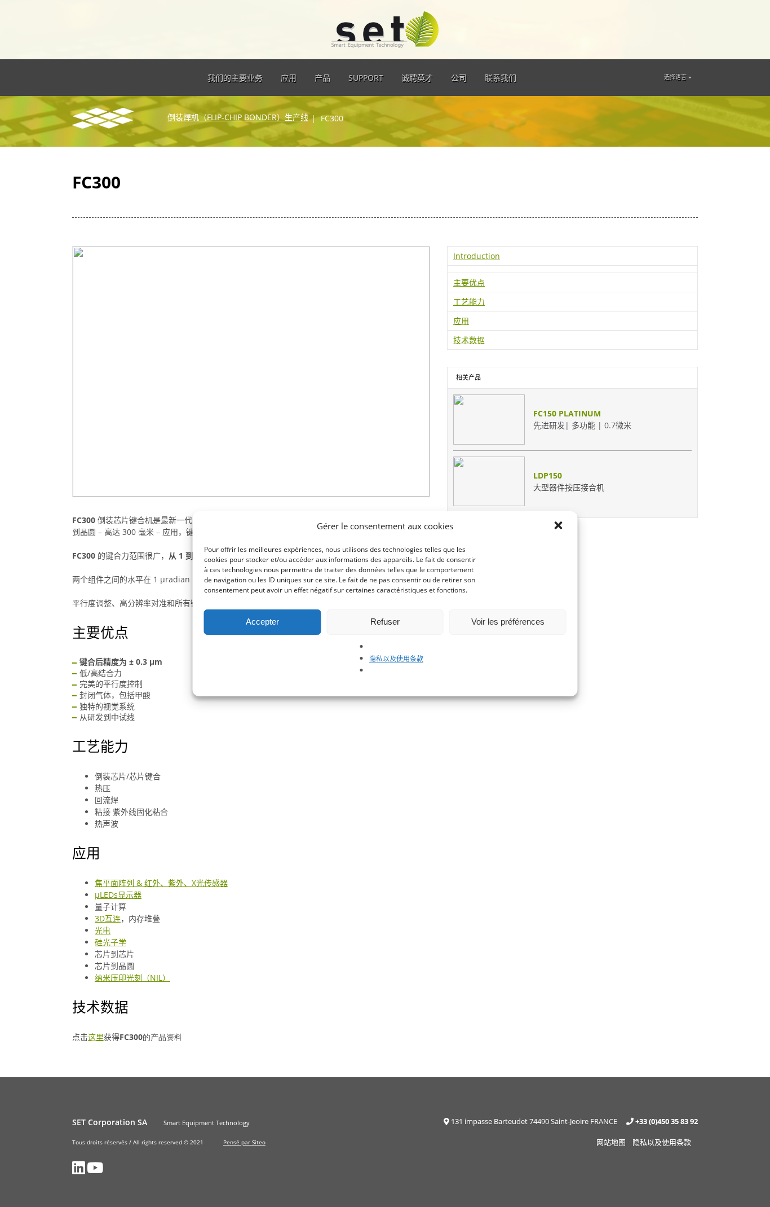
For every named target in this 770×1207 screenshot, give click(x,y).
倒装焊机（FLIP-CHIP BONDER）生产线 (237, 117)
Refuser (385, 621)
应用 (289, 77)
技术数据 (469, 340)
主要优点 (469, 282)
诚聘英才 (417, 77)
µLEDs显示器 (118, 894)
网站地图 (611, 1142)
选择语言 (675, 77)
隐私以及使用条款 (396, 659)
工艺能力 (469, 301)
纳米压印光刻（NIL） (132, 977)
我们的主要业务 (235, 77)
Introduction (476, 256)
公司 (459, 77)
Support (365, 77)
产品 (322, 77)
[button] (560, 526)
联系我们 (500, 77)
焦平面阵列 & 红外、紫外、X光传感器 (161, 882)
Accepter (262, 621)
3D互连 (108, 918)
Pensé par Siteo (244, 1142)
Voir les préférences (508, 621)
